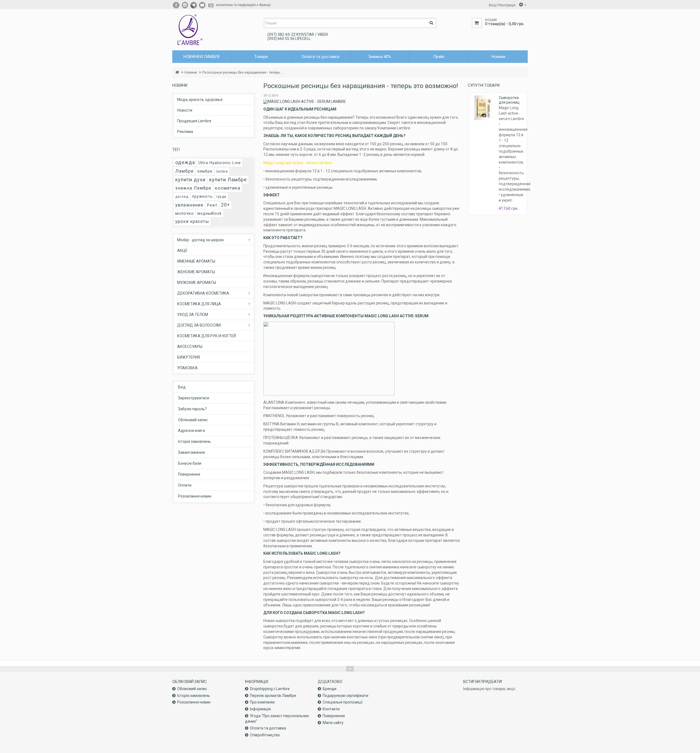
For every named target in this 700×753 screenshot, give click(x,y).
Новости (184, 110)
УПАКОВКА (187, 368)
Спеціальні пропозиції (343, 702)
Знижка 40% (379, 56)
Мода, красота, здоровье (200, 99)
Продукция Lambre (194, 121)
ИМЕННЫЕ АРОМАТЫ (196, 261)
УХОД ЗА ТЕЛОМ (192, 314)
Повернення (189, 474)
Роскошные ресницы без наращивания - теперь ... (242, 72)
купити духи (190, 179)
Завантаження (191, 452)
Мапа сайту (333, 722)
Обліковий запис (193, 420)
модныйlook (209, 213)
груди (221, 197)
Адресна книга (191, 430)
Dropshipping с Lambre (270, 689)
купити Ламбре (228, 179)
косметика (227, 188)
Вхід (182, 387)
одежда (185, 162)
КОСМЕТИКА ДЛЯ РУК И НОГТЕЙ (206, 336)
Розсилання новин (194, 496)
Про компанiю (262, 702)
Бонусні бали (189, 463)
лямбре (204, 171)
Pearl (212, 205)
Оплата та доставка (320, 56)
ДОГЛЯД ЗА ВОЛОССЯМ (199, 325)
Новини (498, 56)
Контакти (331, 709)
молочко (184, 213)
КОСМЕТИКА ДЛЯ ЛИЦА (199, 304)
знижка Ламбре (193, 188)
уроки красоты (192, 221)
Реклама (185, 131)
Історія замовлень (194, 441)
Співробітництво (265, 735)
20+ (225, 205)
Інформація (260, 709)
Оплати (184, 485)
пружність (202, 196)
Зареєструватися (193, 398)
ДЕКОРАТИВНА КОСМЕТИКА (203, 293)
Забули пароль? (192, 409)
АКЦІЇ (182, 250)
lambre (222, 171)
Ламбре (184, 171)
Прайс (439, 56)
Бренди (329, 689)
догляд (181, 197)
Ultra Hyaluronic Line (220, 162)
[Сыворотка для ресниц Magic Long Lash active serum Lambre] (483, 107)
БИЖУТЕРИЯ (188, 357)
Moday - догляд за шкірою (200, 240)
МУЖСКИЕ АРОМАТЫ (196, 282)
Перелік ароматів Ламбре (273, 695)
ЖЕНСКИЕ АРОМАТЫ (196, 272)
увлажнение (189, 205)
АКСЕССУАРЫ (189, 346)
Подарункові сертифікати (345, 695)
